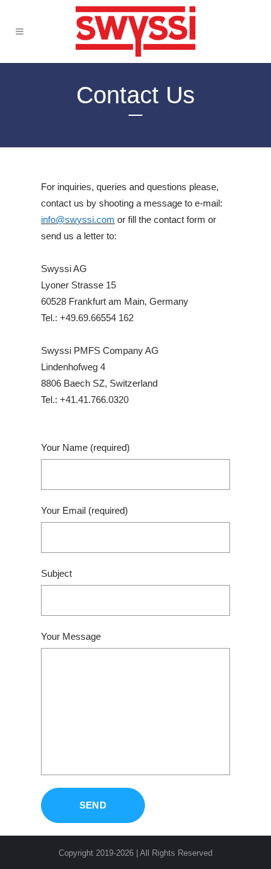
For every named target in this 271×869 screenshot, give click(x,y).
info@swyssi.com (78, 219)
